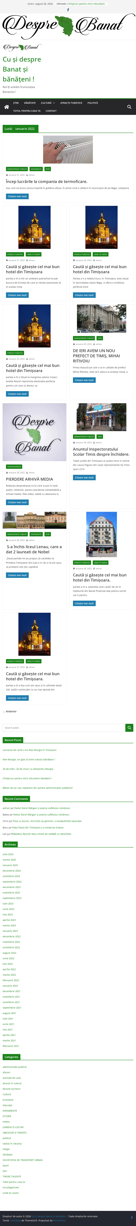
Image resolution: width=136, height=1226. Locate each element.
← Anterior (10, 711)
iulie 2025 (8, 854)
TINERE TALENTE (12, 1176)
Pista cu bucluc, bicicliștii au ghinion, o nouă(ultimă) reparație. (47, 821)
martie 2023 (9, 925)
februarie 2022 (11, 980)
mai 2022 (8, 963)
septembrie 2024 (12, 881)
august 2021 (9, 1013)
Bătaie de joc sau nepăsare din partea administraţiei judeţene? (38, 787)
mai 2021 (8, 1029)
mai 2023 (8, 914)
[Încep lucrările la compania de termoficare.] (68, 150)
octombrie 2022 (11, 947)
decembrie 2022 (12, 936)
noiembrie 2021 (11, 996)
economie (8, 1099)
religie (6, 1149)
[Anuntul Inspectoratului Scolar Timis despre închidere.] (101, 417)
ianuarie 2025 (10, 865)
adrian (32, 174)
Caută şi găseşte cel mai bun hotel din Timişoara (33, 368)
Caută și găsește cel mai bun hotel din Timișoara (33, 269)
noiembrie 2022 (11, 941)
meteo (6, 1121)
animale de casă (12, 1077)
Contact (51, 110)
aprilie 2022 (9, 969)
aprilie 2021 (9, 1035)
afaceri (6, 1072)
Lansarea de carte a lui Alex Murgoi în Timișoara (29, 750)
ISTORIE (7, 1116)
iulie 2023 (8, 903)
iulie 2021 (8, 1018)
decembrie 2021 (12, 991)
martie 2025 (9, 859)
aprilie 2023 (9, 920)
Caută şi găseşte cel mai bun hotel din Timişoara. (100, 577)
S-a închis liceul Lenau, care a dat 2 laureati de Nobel (34, 549)
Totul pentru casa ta (26, 110)
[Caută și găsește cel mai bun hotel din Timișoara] (34, 227)
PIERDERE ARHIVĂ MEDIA (29, 479)
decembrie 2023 (12, 887)
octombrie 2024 (11, 876)
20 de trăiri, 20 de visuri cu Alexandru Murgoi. (28, 768)
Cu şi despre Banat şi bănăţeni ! (22, 69)
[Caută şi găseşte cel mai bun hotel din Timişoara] (34, 325)
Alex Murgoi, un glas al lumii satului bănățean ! (29, 759)
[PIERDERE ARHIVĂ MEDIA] (34, 432)
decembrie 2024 (12, 870)
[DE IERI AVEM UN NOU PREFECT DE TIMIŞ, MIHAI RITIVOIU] (101, 318)
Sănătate (30, 102)
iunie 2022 (8, 958)
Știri (16, 102)
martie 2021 (9, 1040)
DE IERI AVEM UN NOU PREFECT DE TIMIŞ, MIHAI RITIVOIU (96, 356)
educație (7, 1105)
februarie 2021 (11, 1046)
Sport (6, 1165)
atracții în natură (12, 1083)
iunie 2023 (8, 909)
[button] (53, 103)
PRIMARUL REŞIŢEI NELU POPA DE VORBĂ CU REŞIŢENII (41, 834)
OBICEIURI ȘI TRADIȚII (15, 1132)
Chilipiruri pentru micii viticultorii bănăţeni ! (27, 778)
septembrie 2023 (12, 898)
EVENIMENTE (36, 169)
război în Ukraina (12, 1143)
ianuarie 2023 (10, 930)
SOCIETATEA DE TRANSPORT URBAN (23, 1160)
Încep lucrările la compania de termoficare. (46, 181)
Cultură (46, 102)
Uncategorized (14, 466)
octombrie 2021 (11, 1002)
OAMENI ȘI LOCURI (13, 1127)
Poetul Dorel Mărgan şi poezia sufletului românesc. (42, 808)
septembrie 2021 (12, 1007)
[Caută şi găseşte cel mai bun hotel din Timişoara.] (101, 534)
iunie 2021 (8, 1024)
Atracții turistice (71, 102)
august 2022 (9, 952)
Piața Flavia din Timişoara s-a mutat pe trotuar (38, 827)
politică (93, 102)
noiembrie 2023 (11, 892)
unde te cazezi (33, 254)
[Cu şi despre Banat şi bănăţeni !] (68, 15)
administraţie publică (17, 169)
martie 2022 (9, 974)
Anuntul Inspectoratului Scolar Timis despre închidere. (101, 451)
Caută (129, 727)
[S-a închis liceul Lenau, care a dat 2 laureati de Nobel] (34, 520)
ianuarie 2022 (10, 985)
